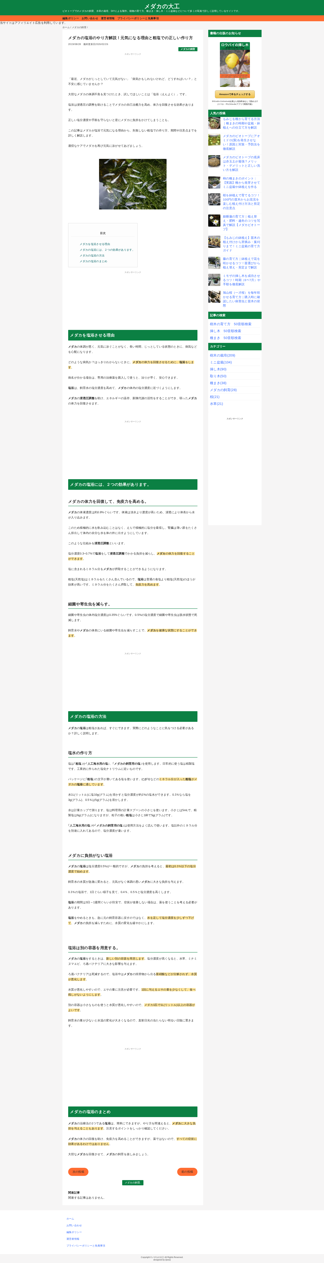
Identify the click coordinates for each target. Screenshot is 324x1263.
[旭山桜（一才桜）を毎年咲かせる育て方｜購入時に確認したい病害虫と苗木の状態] (214, 297)
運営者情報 (108, 18)
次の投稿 (78, 1171)
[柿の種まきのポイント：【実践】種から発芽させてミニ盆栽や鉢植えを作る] (214, 182)
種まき (218, 383)
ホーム (70, 1218)
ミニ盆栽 (221, 362)
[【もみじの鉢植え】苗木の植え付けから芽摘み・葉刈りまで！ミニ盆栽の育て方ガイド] (214, 242)
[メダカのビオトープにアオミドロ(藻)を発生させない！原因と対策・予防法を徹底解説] (214, 140)
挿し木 (218, 369)
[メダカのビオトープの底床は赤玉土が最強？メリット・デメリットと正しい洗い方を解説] (214, 161)
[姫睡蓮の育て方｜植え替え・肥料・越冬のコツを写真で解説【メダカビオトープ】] (214, 220)
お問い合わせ (90, 18)
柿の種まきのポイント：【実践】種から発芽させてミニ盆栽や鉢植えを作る (241, 183)
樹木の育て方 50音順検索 (230, 324)
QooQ (168, 1260)
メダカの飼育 (188, 49)
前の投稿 (187, 1171)
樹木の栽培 (222, 355)
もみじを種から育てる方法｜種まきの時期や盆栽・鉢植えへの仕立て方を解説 (241, 123)
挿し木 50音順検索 (225, 331)
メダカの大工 (162, 6)
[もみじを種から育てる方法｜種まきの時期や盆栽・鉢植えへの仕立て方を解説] (214, 123)
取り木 (218, 376)
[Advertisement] (132, 63)
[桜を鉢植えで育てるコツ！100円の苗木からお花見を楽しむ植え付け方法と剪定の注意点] (214, 199)
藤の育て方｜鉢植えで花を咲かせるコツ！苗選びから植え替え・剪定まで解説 (241, 263)
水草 (216, 404)
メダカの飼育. (133, 1182)
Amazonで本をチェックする (235, 94)
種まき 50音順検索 (225, 338)
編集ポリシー (70, 18)
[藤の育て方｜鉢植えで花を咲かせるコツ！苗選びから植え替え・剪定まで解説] (214, 263)
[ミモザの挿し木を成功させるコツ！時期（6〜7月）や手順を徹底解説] (214, 280)
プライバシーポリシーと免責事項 (138, 18)
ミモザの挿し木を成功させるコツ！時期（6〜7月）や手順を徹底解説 (241, 280)
